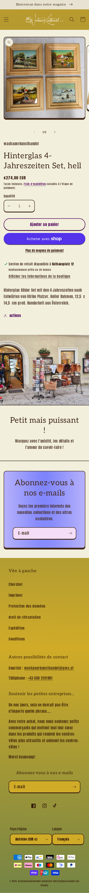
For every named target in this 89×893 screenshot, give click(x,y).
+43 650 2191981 (40, 678)
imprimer (16, 595)
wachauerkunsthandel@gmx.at (49, 668)
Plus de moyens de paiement (44, 251)
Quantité (9, 196)
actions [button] (15, 315)
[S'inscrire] (70, 533)
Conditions (17, 639)
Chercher (16, 584)
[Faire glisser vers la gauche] (34, 132)
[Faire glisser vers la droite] (54, 132)
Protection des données (27, 606)
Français (63, 839)
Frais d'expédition (35, 184)
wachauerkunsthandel (29, 881)
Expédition (17, 628)
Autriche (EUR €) (26, 839)
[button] (6, 19)
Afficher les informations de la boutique (39, 276)
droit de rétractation (25, 617)
